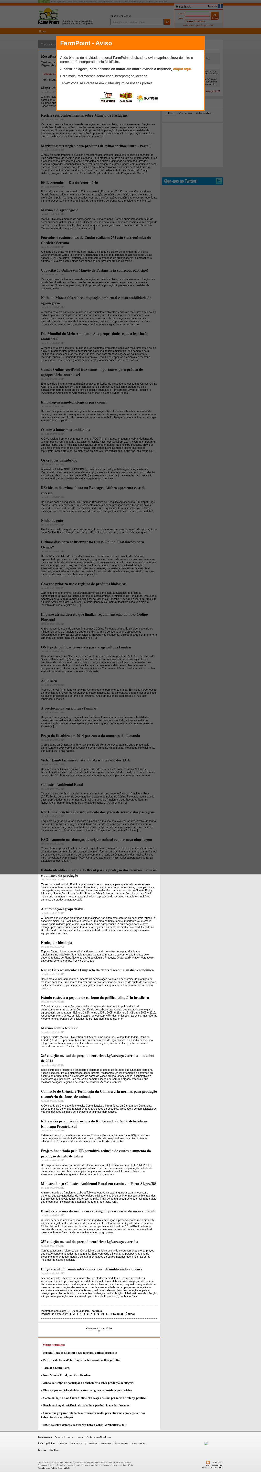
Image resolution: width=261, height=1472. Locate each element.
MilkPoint (62, 1443)
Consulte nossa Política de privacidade (54, 1468)
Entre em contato (75, 1436)
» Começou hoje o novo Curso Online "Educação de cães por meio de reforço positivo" (94, 1398)
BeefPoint (54, 1449)
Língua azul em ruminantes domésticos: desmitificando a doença (92, 1269)
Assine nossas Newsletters (99, 1436)
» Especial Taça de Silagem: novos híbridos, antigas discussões (79, 1352)
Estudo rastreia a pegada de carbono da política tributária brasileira (95, 997)
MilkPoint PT (77, 1443)
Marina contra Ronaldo (59, 1028)
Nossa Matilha (121, 1443)
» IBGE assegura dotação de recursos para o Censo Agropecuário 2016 (84, 1425)
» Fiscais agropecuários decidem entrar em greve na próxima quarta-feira (86, 1390)
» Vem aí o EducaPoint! (55, 1368)
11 (107, 1313)
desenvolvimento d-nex (212, 1468)
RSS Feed (217, 1462)
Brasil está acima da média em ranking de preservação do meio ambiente (98, 1211)
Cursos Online (138, 1443)
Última (130, 1313)
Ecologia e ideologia (56, 942)
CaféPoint (92, 1443)
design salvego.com (214, 1465)
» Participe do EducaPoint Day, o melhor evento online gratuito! (81, 1360)
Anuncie (59, 1436)
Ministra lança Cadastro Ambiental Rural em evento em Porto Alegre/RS (98, 1183)
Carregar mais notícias (99, 1328)
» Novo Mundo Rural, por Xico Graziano (66, 1375)
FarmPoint (106, 1443)
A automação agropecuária (62, 908)
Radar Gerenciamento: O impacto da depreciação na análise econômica (97, 970)
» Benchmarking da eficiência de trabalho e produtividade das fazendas (85, 1405)
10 (102, 1313)
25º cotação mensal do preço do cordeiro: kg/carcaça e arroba (89, 1241)
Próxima (116, 1313)
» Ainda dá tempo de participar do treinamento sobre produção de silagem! (87, 1383)
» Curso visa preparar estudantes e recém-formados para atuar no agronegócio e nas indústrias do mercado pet (93, 1415)
